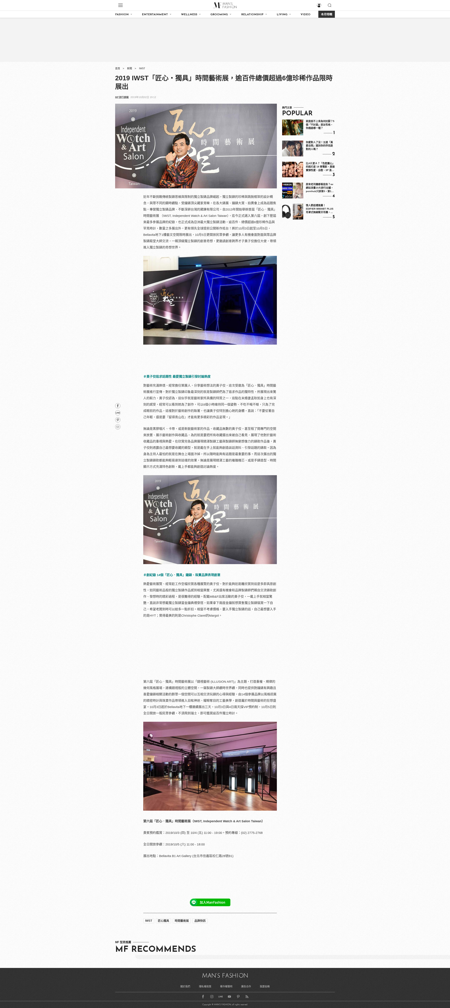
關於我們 (185, 986)
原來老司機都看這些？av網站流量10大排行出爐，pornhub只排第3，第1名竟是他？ (320, 188)
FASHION (122, 14)
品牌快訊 (200, 920)
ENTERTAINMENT (155, 14)
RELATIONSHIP (252, 14)
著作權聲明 (226, 986)
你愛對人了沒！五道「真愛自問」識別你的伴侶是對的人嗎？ (319, 145)
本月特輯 (326, 14)
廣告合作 (246, 986)
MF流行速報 (122, 97)
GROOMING (219, 14)
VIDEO (305, 14)
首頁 (117, 68)
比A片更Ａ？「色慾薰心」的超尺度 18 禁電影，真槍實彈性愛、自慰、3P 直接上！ (320, 167)
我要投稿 (265, 986)
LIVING (282, 14)
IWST (142, 68)
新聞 (129, 68)
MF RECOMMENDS (155, 949)
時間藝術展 (182, 920)
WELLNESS (189, 14)
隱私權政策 (205, 986)
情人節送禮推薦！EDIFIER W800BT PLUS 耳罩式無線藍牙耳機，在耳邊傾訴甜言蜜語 (319, 209)
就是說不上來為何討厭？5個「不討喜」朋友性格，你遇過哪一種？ (320, 124)
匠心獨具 (163, 920)
